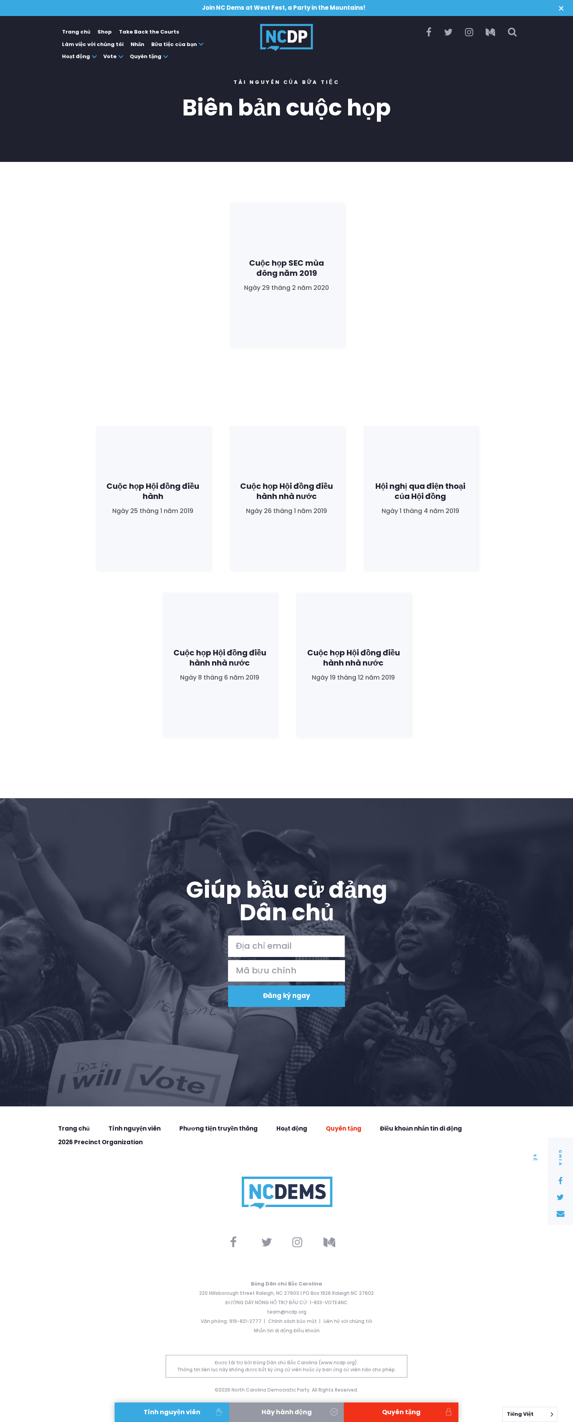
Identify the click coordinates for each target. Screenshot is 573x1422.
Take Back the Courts (149, 32)
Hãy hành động (287, 1412)
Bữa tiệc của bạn (174, 44)
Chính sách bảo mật (292, 1321)
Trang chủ (76, 32)
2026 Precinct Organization (100, 1142)
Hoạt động (76, 56)
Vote (110, 56)
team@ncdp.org (286, 1311)
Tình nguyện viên (134, 1128)
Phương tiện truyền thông (218, 1128)
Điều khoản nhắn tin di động (421, 1128)
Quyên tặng (145, 56)
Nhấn (137, 44)
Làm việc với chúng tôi (93, 44)
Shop (104, 32)
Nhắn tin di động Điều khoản (287, 1330)
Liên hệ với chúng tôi (348, 1321)
